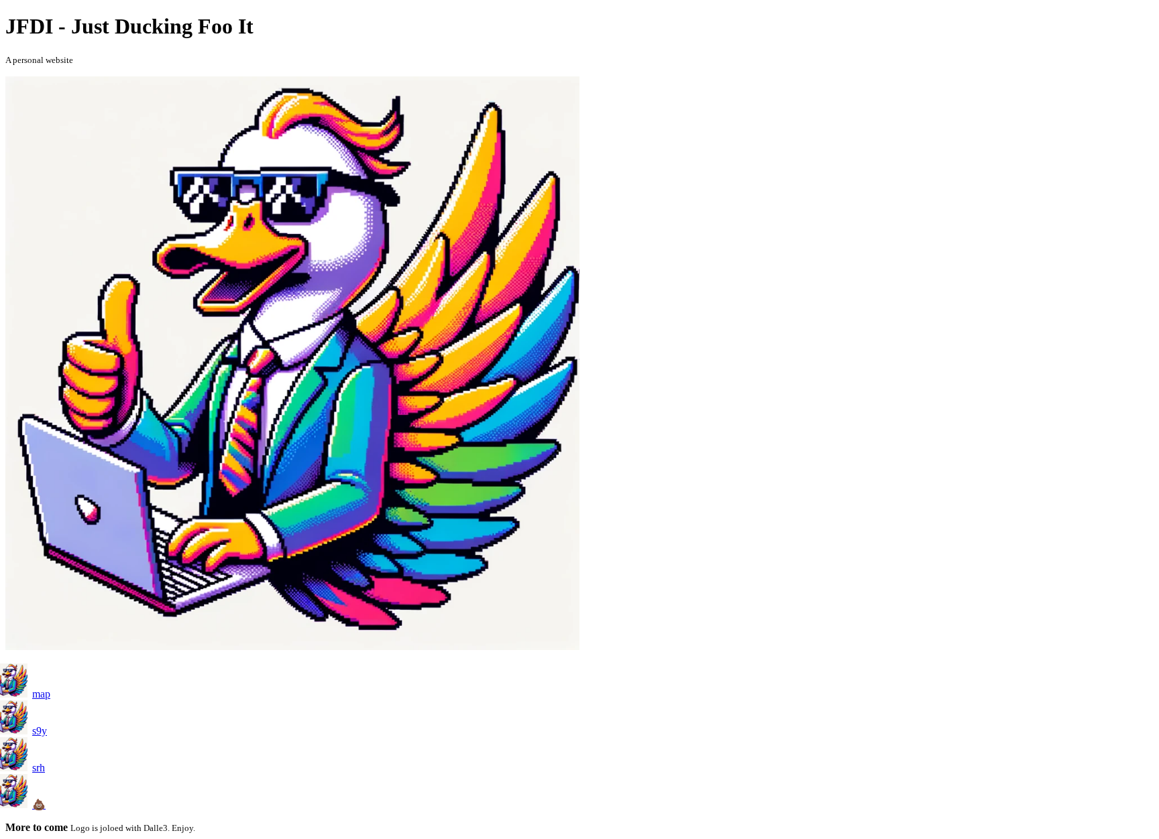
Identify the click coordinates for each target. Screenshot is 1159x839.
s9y (39, 730)
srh (38, 767)
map (41, 694)
